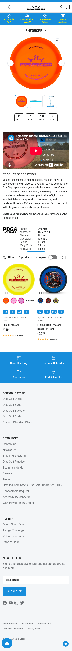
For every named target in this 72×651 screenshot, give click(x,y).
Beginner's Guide (13, 467)
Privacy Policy (33, 628)
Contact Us (9, 444)
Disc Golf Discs (12, 398)
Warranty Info (44, 623)
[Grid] (62, 257)
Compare (41, 257)
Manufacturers (10, 623)
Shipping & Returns (14, 455)
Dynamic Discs (18, 639)
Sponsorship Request (16, 491)
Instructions (27, 623)
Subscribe (14, 591)
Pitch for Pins (11, 542)
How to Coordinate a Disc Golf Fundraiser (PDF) (32, 485)
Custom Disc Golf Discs (17, 422)
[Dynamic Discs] (36, 7)
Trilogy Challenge (13, 530)
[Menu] (4, 7)
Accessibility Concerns (16, 497)
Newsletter (9, 450)
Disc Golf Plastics (14, 461)
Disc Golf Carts (12, 416)
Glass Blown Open (14, 524)
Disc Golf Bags (12, 404)
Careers (7, 473)
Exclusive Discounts (13, 628)
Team (6, 479)
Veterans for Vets (13, 536)
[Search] (11, 7)
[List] (67, 257)
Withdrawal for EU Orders (18, 502)
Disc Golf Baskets (14, 410)
